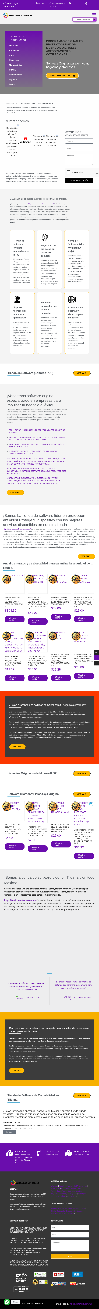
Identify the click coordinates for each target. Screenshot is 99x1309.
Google (61, 1186)
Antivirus (54, 1214)
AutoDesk (55, 1196)
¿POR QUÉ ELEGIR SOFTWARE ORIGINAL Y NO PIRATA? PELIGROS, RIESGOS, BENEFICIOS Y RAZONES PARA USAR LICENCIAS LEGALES (27, 1240)
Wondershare (15, 75)
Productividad (56, 1208)
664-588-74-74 (58, 3)
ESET (11, 55)
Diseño (54, 1211)
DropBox (79, 1191)
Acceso (41, 3)
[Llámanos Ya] (39, 1153)
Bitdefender (14, 50)
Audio (82, 1208)
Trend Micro (55, 1189)
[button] (32, 160)
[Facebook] (86, 3)
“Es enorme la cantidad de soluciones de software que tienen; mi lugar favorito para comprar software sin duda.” (73, 985)
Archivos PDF (67, 1208)
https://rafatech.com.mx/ (81, 1303)
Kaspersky (14, 60)
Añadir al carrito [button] (12, 619)
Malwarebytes (15, 65)
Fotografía (61, 1211)
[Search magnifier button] (94, 19)
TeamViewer (71, 1196)
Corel (79, 1189)
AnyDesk (54, 1194)
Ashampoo (82, 1194)
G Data (12, 70)
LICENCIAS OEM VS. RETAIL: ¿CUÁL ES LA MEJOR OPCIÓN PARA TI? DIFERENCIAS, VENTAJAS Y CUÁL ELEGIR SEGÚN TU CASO (28, 1230)
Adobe (73, 1189)
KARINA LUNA (32, 997)
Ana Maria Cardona (82, 997)
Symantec (83, 1186)
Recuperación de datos (74, 1211)
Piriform (63, 1196)
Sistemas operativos (66, 1214)
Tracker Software (68, 1191)
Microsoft (13, 46)
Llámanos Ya (52, 1151)
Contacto (10, 1132)
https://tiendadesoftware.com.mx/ (41, 204)
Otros (11, 84)
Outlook (76, 1208)
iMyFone (13, 79)
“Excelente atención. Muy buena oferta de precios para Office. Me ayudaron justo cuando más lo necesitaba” (25, 986)
